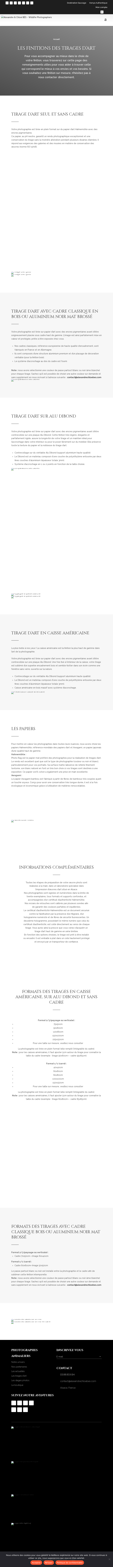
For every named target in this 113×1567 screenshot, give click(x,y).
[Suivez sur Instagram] (7, 2)
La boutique (17, 1385)
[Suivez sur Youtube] (19, 2)
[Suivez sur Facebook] (11, 2)
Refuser (49, 1562)
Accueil (56, 39)
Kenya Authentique (98, 3)
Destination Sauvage (76, 3)
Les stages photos (20, 1380)
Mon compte (101, 7)
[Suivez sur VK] (31, 2)
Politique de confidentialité (70, 1562)
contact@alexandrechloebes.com (84, 377)
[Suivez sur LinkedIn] (23, 2)
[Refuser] (109, 1559)
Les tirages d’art (18, 1376)
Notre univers (18, 1362)
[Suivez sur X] (27, 2)
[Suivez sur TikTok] (15, 2)
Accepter (36, 1562)
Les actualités (18, 1371)
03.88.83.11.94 (67, 1374)
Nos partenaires (19, 1366)
